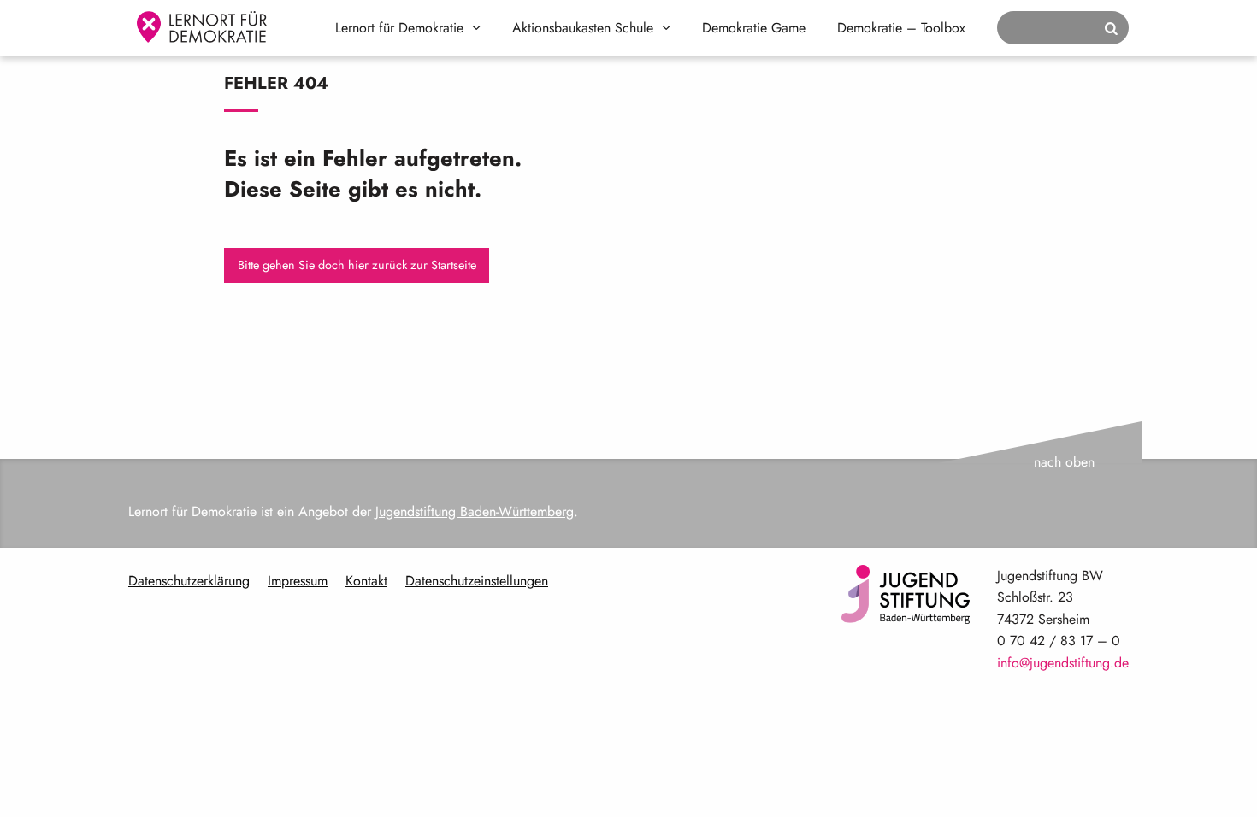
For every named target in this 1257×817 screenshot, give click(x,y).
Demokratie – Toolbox (901, 28)
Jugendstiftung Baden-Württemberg (474, 511)
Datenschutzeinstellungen (476, 581)
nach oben (1064, 462)
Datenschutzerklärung (189, 581)
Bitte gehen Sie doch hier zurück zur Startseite (357, 264)
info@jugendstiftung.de (1063, 663)
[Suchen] (1111, 28)
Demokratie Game (754, 28)
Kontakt (366, 581)
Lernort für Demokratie (399, 28)
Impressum (298, 581)
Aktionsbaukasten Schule (582, 28)
